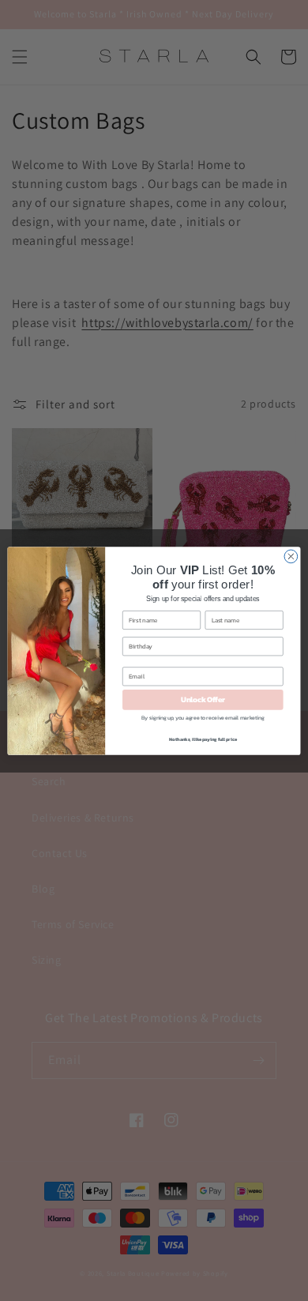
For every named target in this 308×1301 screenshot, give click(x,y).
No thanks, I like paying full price (203, 739)
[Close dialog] (291, 556)
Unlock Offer (203, 699)
